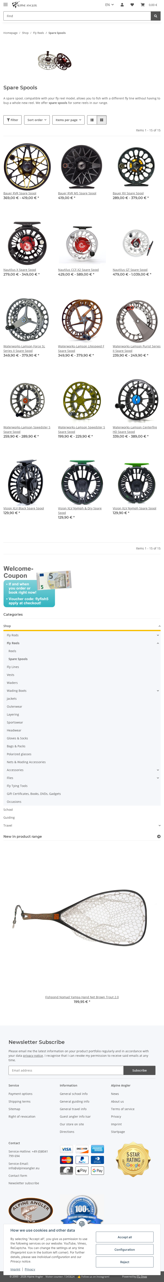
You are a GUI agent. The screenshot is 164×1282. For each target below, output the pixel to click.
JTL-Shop (142, 1276)
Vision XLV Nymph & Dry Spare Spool (80, 510)
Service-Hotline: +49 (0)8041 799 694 (28, 1153)
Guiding (9, 817)
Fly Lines (13, 667)
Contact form (18, 1176)
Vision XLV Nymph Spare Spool (134, 508)
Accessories (15, 770)
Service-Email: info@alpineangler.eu (24, 1166)
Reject (124, 1262)
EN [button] (107, 4)
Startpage (118, 1132)
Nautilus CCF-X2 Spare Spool (78, 270)
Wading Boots (16, 691)
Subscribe (139, 1070)
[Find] (156, 16)
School (8, 810)
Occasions (14, 802)
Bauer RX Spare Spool (128, 193)
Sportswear (15, 722)
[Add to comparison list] (87, 150)
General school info (74, 1094)
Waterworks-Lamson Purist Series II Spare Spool (137, 348)
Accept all (125, 1237)
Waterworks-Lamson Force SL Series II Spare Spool (24, 348)
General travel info (73, 1109)
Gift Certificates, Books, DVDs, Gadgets (34, 794)
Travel (7, 825)
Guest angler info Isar (75, 1116)
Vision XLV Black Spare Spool (23, 508)
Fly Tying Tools (17, 786)
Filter (14, 120)
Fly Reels (13, 643)
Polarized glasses (19, 754)
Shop (7, 626)
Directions (67, 1132)
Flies (10, 778)
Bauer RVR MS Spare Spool (77, 193)
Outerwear (14, 706)
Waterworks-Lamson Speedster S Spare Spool (26, 429)
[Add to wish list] (98, 150)
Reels (12, 651)
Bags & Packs (16, 746)
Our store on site (72, 1124)
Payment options (20, 1094)
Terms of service (123, 1109)
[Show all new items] (159, 837)
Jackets (12, 699)
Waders (12, 683)
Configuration (124, 1249)
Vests (10, 675)
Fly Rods (13, 635)
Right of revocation (22, 1116)
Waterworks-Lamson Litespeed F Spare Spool (81, 348)
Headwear (14, 730)
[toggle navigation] (5, 2)
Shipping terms (20, 1101)
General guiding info (74, 1101)
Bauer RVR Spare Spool (19, 193)
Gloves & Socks (17, 738)
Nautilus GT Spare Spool (130, 270)
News (115, 1094)
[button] (122, 4)
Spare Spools (18, 659)
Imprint (15, 1269)
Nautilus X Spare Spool (19, 270)
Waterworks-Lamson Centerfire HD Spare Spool (135, 429)
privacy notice (33, 1056)
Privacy (30, 1269)
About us (117, 1101)
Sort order (35, 120)
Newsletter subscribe (24, 1183)
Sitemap (14, 1109)
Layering (13, 714)
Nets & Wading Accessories (26, 762)
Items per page (67, 120)
